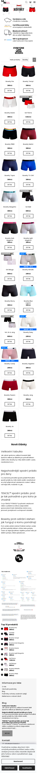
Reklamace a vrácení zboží (11, 696)
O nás (4, 687)
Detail (9, 91)
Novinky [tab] (25, 60)
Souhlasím (27, 768)
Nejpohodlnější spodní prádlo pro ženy (17, 712)
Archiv (7, 733)
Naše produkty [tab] (15, 60)
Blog (3, 691)
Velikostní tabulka (9, 706)
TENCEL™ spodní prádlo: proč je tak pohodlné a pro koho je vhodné (15, 721)
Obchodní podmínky (9, 689)
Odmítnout (9, 768)
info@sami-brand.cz (12, 744)
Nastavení (18, 761)
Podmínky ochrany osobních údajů (14, 694)
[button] (3, 10)
